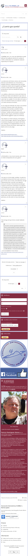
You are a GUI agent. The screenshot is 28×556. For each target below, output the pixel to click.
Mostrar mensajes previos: (8, 262)
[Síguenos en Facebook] (10, 552)
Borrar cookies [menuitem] (23, 500)
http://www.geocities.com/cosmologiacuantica (12, 136)
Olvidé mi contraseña (6, 306)
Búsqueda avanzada (20, 37)
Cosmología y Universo (7, 19)
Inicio (3, 17)
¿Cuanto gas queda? (11, 26)
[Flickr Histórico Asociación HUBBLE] (17, 552)
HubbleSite (5, 529)
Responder (6, 33)
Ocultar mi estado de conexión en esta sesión (12, 311)
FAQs (4, 542)
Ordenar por (9, 265)
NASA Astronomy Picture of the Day (11, 527)
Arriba (25, 497)
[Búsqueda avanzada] (26, 13)
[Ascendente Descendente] (14, 268)
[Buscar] (23, 13)
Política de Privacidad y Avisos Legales (12, 538)
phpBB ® (12, 546)
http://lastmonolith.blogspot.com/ (9, 134)
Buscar (17, 37)
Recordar (3, 308)
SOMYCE (5, 525)
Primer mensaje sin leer (7, 41)
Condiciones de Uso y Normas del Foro (12, 540)
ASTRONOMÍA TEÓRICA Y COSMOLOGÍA (15, 17)
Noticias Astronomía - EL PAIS (9, 531)
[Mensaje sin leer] (2, 52)
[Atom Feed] (14, 552)
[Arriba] (26, 63)
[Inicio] (14, 5)
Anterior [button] (21, 41)
